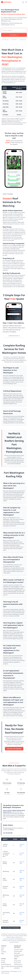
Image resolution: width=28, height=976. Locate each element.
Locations (3, 951)
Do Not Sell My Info (6, 964)
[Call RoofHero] (23, 2)
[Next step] (18, 335)
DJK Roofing (6, 871)
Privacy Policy (17, 961)
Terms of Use (17, 962)
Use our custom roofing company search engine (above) (13, 397)
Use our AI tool (17, 122)
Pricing (3, 961)
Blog (2, 950)
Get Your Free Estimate (14, 748)
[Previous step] (9, 335)
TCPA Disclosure (18, 964)
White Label (17, 953)
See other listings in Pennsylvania (10, 927)
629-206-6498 (9, 833)
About (2, 948)
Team (2, 953)
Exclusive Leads (18, 951)
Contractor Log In (18, 949)
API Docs (3, 962)
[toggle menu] (26, 2)
